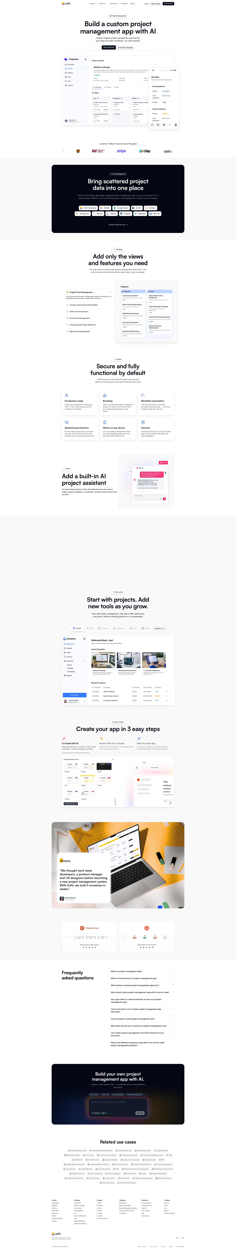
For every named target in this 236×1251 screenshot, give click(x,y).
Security (163, 1246)
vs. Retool (99, 1208)
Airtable (54, 1216)
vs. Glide (99, 1203)
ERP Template (122, 1203)
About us (166, 1203)
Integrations (55, 1213)
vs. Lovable (100, 1216)
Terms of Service (142, 1246)
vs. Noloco (99, 1210)
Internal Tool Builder (79, 1205)
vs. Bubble (99, 1213)
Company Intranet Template (126, 1210)
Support (166, 1210)
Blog (143, 1213)
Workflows (54, 1208)
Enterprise (124, 3)
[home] (66, 3)
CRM (75, 1218)
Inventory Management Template (128, 1208)
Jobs (165, 1208)
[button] (93, 3)
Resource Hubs (146, 1216)
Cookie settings (180, 1246)
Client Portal (77, 1203)
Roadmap (54, 1221)
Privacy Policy (153, 1246)
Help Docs (144, 1208)
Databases (54, 1205)
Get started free (108, 47)
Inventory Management (80, 1216)
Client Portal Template (125, 1205)
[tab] (88, 295)
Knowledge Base (78, 1210)
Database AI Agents (57, 1218)
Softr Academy (146, 1210)
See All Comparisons (102, 1218)
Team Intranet (78, 1208)
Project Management (79, 1221)
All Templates (122, 1213)
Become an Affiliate (169, 1213)
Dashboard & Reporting (80, 1223)
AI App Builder (55, 1203)
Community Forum (146, 1205)
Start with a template (125, 47)
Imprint (170, 1246)
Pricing (132, 3)
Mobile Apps (55, 1210)
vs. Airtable (100, 1205)
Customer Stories (146, 1203)
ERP (75, 1213)
